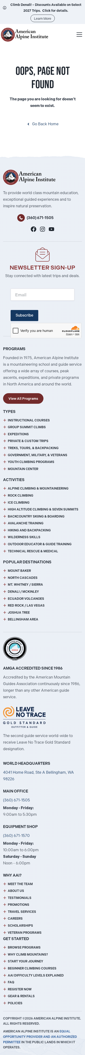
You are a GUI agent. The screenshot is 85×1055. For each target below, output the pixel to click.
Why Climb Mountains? (28, 954)
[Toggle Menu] (79, 34)
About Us (16, 891)
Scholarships (20, 925)
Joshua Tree (19, 612)
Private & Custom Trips (28, 441)
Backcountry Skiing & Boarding (36, 516)
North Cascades (23, 578)
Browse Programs (24, 947)
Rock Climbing (20, 495)
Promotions (18, 904)
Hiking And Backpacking (29, 530)
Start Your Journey (25, 961)
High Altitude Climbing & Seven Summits (43, 509)
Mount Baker (19, 571)
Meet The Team (20, 884)
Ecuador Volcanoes (26, 598)
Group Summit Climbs (27, 427)
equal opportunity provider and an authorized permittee (40, 1037)
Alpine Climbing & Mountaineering (38, 488)
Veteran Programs (25, 932)
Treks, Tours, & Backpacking (33, 448)
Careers (15, 918)
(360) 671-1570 (16, 835)
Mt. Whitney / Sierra (25, 584)
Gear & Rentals (21, 996)
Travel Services (22, 912)
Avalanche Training (25, 523)
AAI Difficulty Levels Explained (36, 975)
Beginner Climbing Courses (32, 968)
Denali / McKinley (23, 591)
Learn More (42, 18)
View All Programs (23, 398)
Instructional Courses (29, 420)
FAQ (11, 982)
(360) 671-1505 (40, 218)
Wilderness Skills (24, 537)
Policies (15, 1003)
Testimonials (19, 898)
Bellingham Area (23, 619)
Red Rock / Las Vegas (26, 605)
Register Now (20, 989)
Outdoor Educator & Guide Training (40, 544)
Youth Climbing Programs (31, 462)
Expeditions (18, 434)
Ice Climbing (19, 502)
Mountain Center (23, 469)
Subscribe (24, 315)
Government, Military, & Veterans (37, 455)
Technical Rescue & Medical (33, 551)
